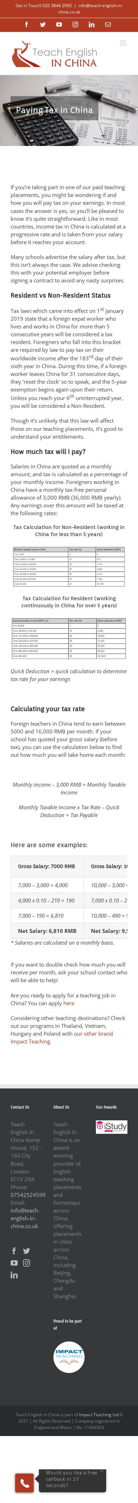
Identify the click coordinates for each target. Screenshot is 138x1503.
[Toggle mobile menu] (123, 43)
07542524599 (28, 1194)
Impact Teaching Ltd (99, 1415)
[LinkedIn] (14, 1275)
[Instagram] (26, 1263)
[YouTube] (14, 1263)
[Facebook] (14, 1251)
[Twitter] (26, 1251)
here (68, 1003)
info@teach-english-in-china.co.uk (25, 1218)
